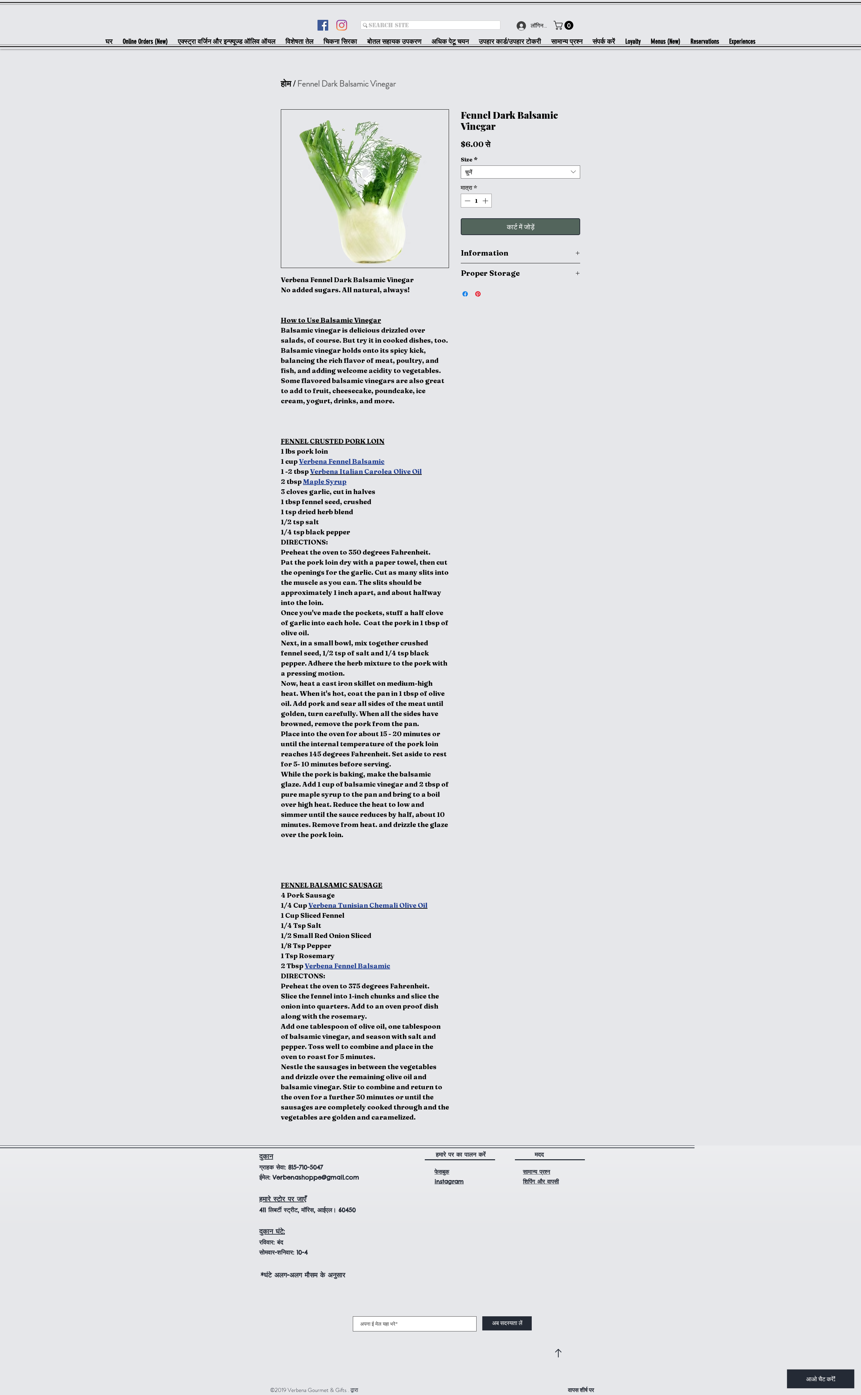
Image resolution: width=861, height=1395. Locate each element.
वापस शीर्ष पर (581, 1390)
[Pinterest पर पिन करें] (478, 294)
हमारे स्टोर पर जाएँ (282, 1199)
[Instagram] (341, 25)
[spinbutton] (476, 201)
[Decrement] (467, 201)
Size (469, 159)
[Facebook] (322, 25)
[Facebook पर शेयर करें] (465, 294)
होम (286, 84)
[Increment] (486, 201)
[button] (564, 25)
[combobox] (520, 172)
